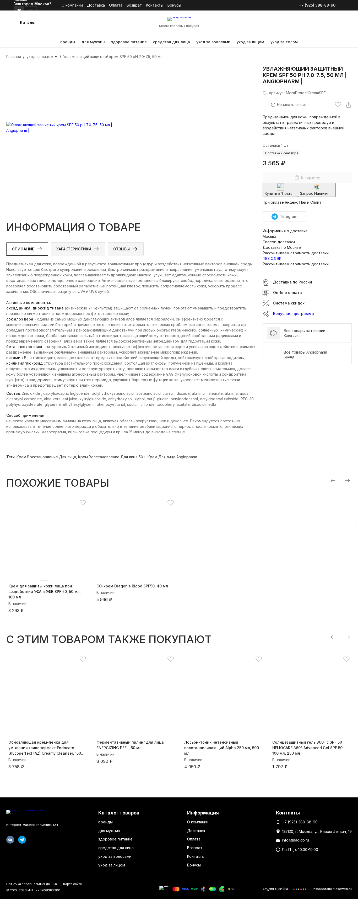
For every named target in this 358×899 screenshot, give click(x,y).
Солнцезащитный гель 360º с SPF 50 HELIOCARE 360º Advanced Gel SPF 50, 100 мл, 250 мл (308, 747)
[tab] (27, 249)
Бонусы (174, 5)
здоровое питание (129, 42)
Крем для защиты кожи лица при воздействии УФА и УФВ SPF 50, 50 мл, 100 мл (44, 591)
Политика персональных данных (32, 884)
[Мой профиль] (315, 22)
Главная (13, 56)
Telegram (288, 216)
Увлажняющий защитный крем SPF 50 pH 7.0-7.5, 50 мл (112, 56)
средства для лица (171, 42)
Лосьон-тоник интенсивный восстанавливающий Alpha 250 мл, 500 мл (221, 747)
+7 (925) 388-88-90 (317, 5)
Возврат (134, 5)
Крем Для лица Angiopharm (172, 457)
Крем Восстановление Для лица (46, 457)
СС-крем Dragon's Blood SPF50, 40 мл (132, 586)
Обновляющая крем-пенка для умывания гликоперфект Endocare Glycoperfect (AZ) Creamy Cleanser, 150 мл (44, 748)
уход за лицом (250, 42)
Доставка (96, 5)
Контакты (154, 5)
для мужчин (93, 42)
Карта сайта (72, 884)
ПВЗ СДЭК (272, 258)
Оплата (115, 5)
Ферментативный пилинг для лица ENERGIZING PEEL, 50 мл (130, 745)
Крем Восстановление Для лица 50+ (111, 457)
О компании (72, 5)
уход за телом (284, 42)
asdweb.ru (343, 889)
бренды (67, 42)
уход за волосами (213, 42)
